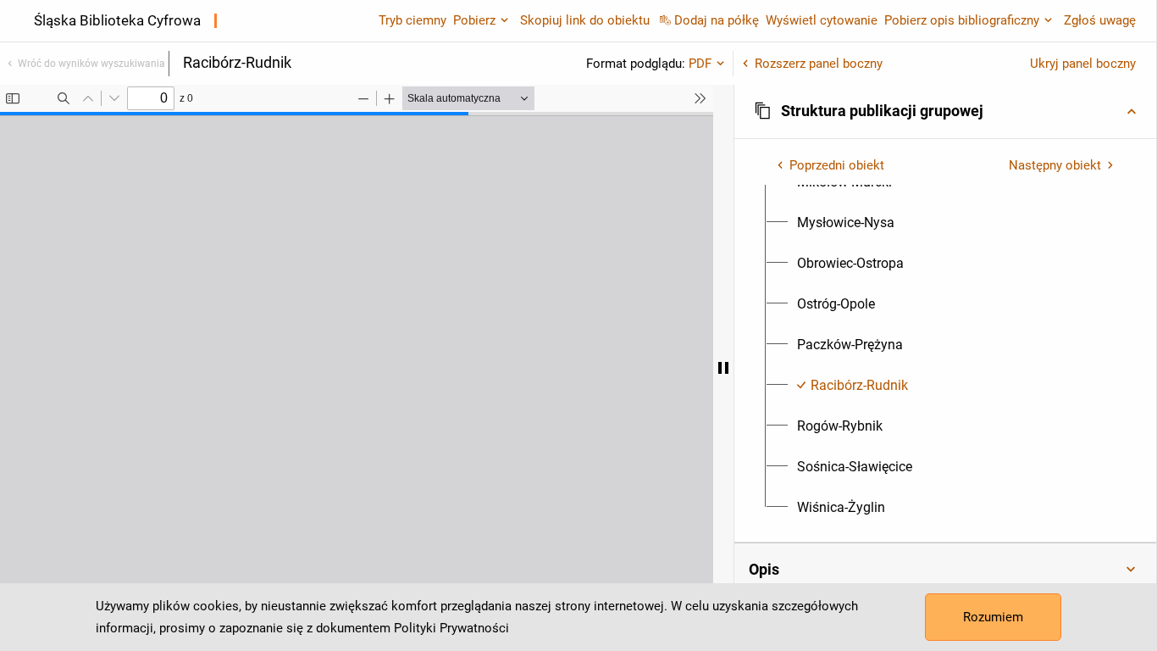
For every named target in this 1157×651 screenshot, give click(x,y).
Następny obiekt (1055, 165)
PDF (700, 63)
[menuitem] (845, 223)
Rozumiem (993, 617)
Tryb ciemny (412, 20)
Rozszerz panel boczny (819, 63)
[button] (945, 111)
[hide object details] (723, 368)
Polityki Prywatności (451, 628)
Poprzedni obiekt (836, 165)
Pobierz (474, 20)
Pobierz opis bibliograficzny (961, 20)
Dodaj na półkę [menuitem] (716, 20)
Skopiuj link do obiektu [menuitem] (585, 20)
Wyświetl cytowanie (821, 20)
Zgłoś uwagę (1100, 20)
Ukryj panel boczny (1083, 63)
